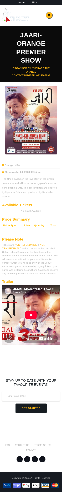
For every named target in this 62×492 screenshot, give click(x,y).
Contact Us (22, 445)
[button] (32, 2)
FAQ (7, 445)
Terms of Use (42, 445)
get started (31, 408)
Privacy (31, 450)
